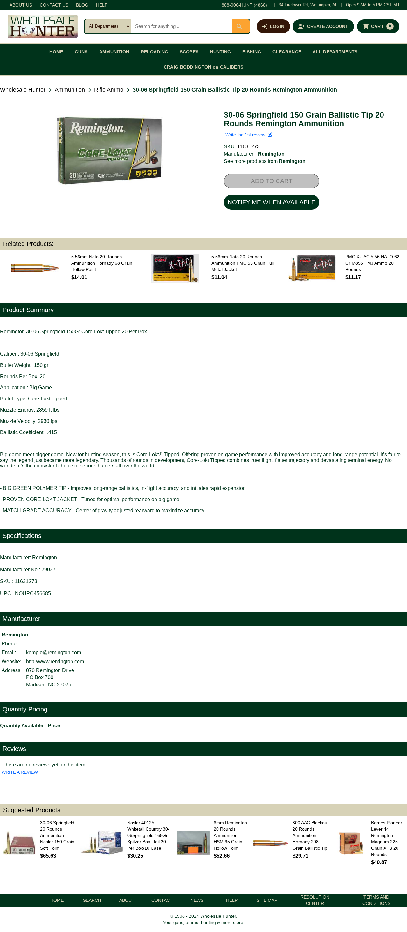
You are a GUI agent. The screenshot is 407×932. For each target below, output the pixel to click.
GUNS (81, 51)
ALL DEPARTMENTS (335, 51)
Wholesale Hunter (22, 89)
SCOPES (189, 51)
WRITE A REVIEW (20, 772)
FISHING (251, 51)
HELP (101, 5)
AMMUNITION (114, 51)
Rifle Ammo (108, 89)
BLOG (82, 5)
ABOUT (127, 900)
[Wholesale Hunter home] (43, 26)
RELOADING (155, 51)
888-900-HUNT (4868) (244, 5)
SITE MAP (267, 900)
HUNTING (220, 51)
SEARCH (92, 900)
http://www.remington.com (55, 661)
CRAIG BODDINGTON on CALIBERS (203, 67)
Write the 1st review (246, 134)
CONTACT (162, 900)
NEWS (197, 900)
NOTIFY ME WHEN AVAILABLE (271, 202)
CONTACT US (54, 5)
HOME (56, 51)
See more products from (265, 161)
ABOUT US (21, 5)
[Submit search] (241, 26)
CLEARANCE (286, 51)
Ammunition (70, 89)
